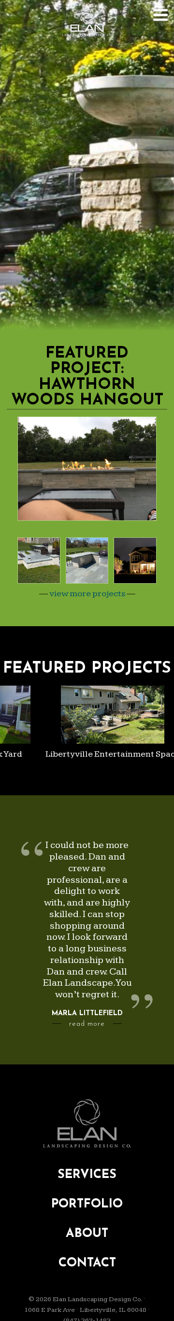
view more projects (87, 594)
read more (87, 1024)
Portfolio (87, 1204)
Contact (87, 1263)
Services (87, 1175)
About (87, 1234)
